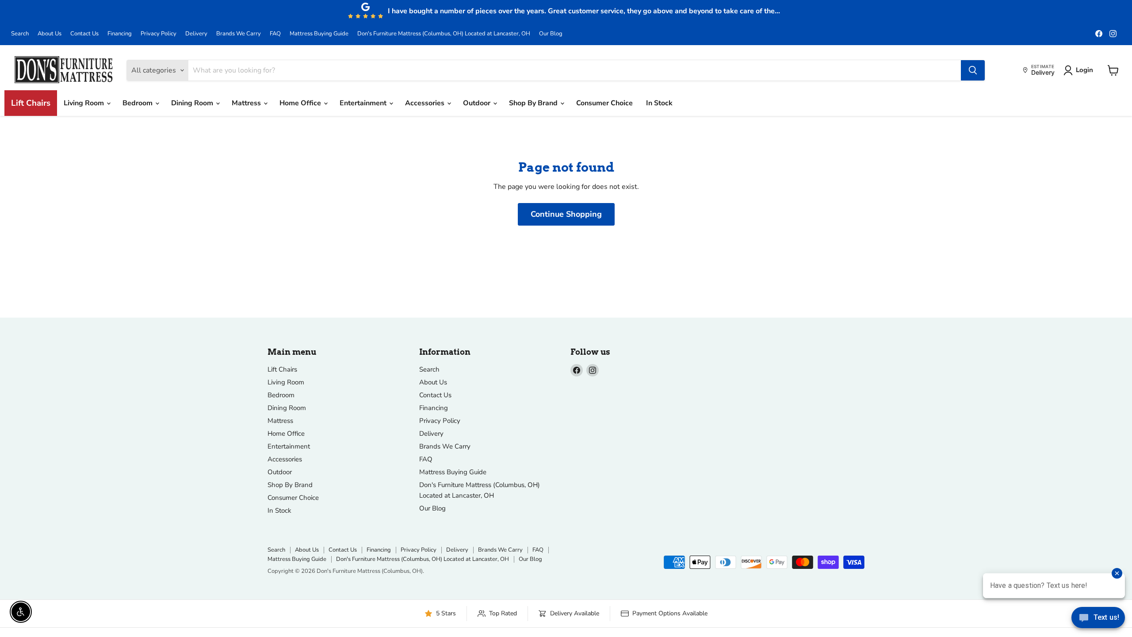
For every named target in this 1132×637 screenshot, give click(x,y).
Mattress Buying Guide (319, 34)
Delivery (196, 34)
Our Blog (550, 34)
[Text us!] (1098, 619)
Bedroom (138, 103)
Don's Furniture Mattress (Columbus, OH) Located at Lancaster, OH (443, 34)
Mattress (247, 103)
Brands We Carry (238, 34)
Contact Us (84, 34)
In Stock (659, 103)
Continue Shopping (566, 214)
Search (20, 34)
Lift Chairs (30, 103)
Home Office (301, 103)
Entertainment (364, 103)
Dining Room (193, 103)
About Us (49, 34)
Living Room (85, 103)
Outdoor (477, 103)
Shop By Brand (534, 103)
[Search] (973, 70)
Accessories (425, 103)
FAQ (275, 34)
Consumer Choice (604, 103)
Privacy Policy (158, 34)
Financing (119, 34)
